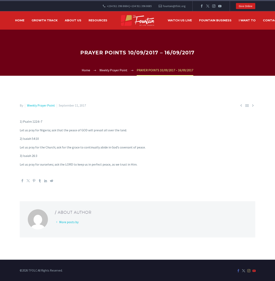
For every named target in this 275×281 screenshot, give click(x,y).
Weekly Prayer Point (41, 105)
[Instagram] (214, 6)
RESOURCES (98, 20)
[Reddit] (51, 180)
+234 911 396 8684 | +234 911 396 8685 (129, 6)
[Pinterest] (34, 180)
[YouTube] (220, 6)
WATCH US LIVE (180, 20)
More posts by (69, 222)
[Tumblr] (39, 180)
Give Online (245, 6)
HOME (19, 20)
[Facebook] (202, 6)
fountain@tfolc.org (174, 6)
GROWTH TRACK (45, 20)
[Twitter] (208, 6)
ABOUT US (73, 20)
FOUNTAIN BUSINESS (215, 20)
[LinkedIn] (45, 180)
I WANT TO (247, 20)
